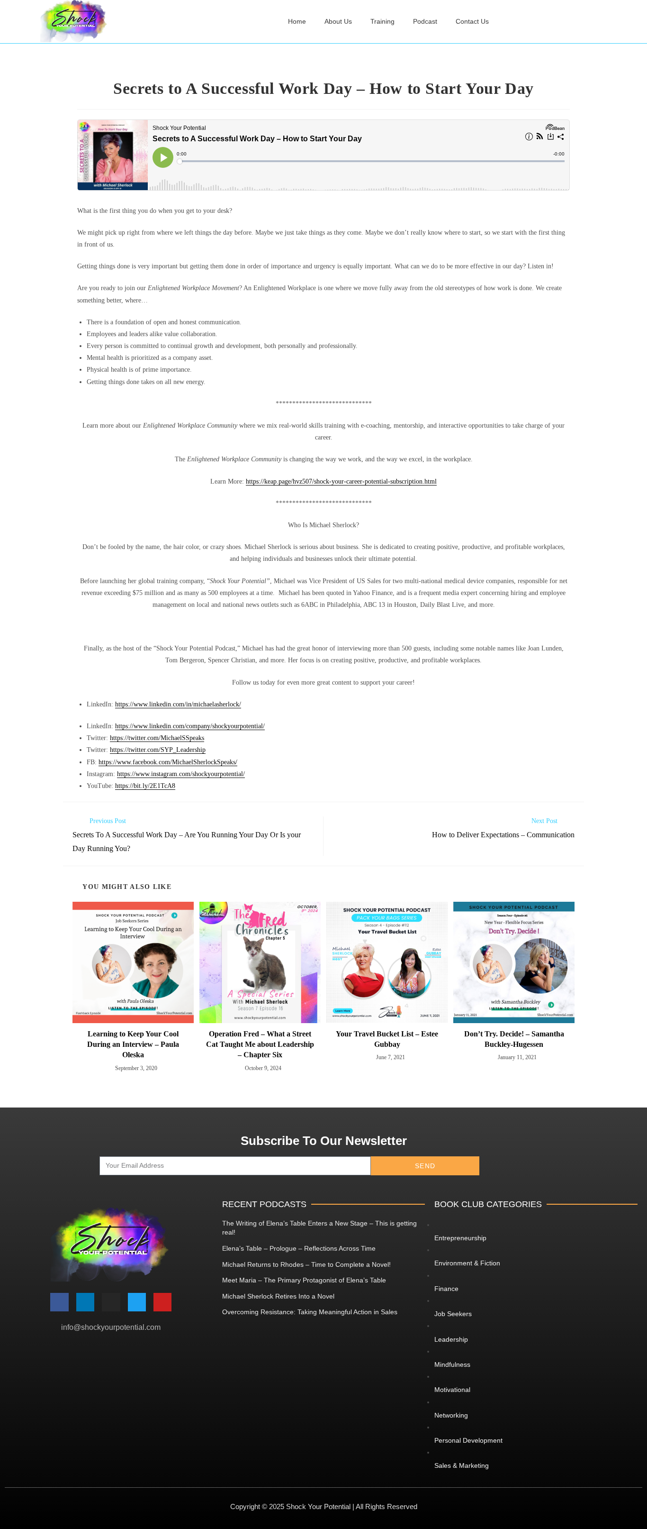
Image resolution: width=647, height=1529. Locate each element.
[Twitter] (137, 1302)
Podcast (425, 21)
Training (382, 21)
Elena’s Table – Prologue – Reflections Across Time (299, 1248)
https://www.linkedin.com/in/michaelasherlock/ (178, 704)
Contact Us (472, 21)
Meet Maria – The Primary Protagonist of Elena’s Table (304, 1280)
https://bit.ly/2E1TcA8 (145, 785)
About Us (338, 21)
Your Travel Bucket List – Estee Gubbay (387, 1039)
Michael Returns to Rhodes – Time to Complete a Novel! (306, 1264)
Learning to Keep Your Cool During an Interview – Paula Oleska (133, 1044)
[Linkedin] (85, 1302)
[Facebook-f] (59, 1302)
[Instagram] (111, 1302)
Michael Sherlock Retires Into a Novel (278, 1296)
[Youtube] (162, 1302)
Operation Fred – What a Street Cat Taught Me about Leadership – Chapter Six (260, 1044)
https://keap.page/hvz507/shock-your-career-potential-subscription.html (341, 481)
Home (297, 21)
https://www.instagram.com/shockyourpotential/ (181, 774)
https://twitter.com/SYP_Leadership (158, 749)
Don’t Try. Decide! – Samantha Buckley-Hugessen (514, 1039)
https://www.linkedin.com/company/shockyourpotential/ (190, 726)
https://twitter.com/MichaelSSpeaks (157, 738)
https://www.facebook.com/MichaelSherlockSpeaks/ (168, 762)
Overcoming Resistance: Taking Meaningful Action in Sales (309, 1312)
